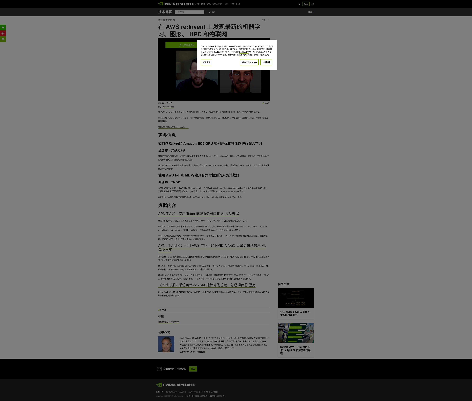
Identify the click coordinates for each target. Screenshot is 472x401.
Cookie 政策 (244, 52)
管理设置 (206, 62)
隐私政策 (243, 54)
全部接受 (266, 62)
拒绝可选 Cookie (249, 62)
